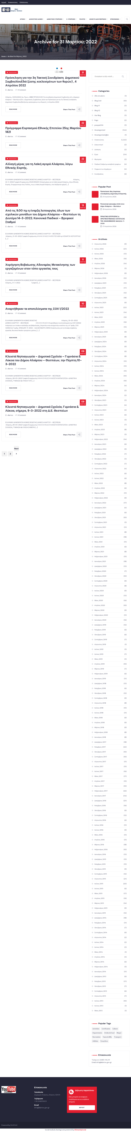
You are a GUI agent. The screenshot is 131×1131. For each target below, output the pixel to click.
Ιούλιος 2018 (110, 708)
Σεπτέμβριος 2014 (110, 932)
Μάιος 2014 (110, 952)
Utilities (95, 1041)
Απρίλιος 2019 (110, 664)
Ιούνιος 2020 (110, 596)
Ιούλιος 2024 (110, 366)
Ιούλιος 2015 (110, 884)
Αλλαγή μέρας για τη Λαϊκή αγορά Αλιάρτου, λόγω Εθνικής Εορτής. (39, 166)
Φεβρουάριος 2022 (110, 498)
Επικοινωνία (114, 19)
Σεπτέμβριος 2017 (110, 757)
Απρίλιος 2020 (110, 605)
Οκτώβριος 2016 (110, 810)
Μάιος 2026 (110, 259)
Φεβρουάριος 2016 (110, 849)
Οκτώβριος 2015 (110, 869)
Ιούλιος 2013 (110, 1001)
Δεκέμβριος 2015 (110, 859)
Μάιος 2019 (110, 659)
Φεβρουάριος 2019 (110, 674)
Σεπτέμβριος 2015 (110, 874)
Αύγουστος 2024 (110, 361)
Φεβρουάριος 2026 (110, 273)
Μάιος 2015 (110, 893)
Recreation (96, 1037)
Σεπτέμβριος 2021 (110, 522)
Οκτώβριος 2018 (110, 693)
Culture (115, 1029)
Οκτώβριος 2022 (110, 459)
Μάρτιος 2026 (110, 268)
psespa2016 (110, 125)
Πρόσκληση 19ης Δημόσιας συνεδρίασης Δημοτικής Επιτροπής (113, 192)
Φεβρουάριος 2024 (110, 390)
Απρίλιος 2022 (110, 488)
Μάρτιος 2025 (110, 327)
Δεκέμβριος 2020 (110, 566)
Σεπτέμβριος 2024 (110, 356)
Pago (110, 120)
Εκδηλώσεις (24, 2)
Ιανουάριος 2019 (110, 679)
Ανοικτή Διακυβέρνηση (97, 19)
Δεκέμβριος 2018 (110, 683)
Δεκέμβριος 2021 (110, 508)
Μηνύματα (110, 159)
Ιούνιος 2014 (110, 947)
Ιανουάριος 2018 (110, 737)
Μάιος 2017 (110, 776)
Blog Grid (110, 101)
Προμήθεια (104, 1041)
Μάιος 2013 (110, 1011)
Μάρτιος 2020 (110, 610)
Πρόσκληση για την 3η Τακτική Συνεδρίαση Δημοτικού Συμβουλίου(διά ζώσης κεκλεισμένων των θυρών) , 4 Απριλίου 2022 (42, 81)
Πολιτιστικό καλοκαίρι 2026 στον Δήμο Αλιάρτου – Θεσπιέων (112, 205)
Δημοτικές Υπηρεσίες (54, 19)
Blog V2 (110, 110)
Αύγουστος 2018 (110, 703)
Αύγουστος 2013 (110, 996)
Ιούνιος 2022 (110, 478)
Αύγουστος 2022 (110, 469)
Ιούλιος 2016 (110, 825)
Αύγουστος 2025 (110, 303)
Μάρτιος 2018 (110, 727)
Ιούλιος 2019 (110, 649)
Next (16, 448)
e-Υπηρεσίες (70, 19)
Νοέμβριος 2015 (110, 864)
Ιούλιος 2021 (110, 532)
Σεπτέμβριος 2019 (110, 639)
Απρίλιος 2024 (110, 381)
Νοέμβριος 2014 (110, 923)
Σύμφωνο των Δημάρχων (110, 169)
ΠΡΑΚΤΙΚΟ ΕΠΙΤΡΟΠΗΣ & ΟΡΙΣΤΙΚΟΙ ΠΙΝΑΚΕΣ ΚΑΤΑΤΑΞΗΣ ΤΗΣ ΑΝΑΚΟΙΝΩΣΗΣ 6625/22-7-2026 (112, 220)
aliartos (10, 90)
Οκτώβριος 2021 (110, 517)
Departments (97, 1033)
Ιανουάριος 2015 (110, 913)
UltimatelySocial (80, 1130)
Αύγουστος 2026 (110, 244)
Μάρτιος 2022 (110, 493)
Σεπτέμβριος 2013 (110, 991)
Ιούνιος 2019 (110, 654)
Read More (13, 109)
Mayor (119, 1033)
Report (82, 1107)
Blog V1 (110, 106)
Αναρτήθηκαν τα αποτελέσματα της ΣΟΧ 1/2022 (37, 309)
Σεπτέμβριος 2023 (110, 405)
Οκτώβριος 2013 (110, 986)
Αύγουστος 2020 (110, 586)
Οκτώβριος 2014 (110, 928)
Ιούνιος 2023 (110, 420)
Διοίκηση (110, 150)
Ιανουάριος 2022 (110, 503)
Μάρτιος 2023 (110, 434)
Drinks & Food (109, 1033)
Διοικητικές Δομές (36, 19)
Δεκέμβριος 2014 (110, 918)
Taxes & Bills (107, 1037)
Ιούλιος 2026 (110, 249)
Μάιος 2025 (110, 317)
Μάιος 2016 (110, 835)
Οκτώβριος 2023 (110, 400)
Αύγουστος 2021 (110, 527)
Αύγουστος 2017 (110, 762)
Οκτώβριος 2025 (110, 293)
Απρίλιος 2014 (110, 957)
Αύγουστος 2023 (110, 410)
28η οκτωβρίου (110, 96)
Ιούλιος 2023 (110, 415)
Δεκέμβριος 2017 (110, 742)
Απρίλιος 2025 (110, 322)
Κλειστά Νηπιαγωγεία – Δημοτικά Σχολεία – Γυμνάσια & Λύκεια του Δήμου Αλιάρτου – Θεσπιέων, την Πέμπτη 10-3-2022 (43, 360)
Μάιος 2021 (110, 542)
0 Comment (22, 90)
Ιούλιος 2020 (110, 591)
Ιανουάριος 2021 (110, 561)
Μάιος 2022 (110, 483)
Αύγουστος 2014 (110, 937)
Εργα (110, 154)
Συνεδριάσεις (110, 174)
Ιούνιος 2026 (110, 254)
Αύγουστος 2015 (110, 879)
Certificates (106, 1029)
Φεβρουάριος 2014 (110, 967)
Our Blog (110, 115)
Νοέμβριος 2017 (110, 747)
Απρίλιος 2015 (110, 898)
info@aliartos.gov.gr (42, 1108)
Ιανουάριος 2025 (110, 337)
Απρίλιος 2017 (110, 781)
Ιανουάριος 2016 (110, 854)
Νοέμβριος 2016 (110, 806)
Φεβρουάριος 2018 (110, 732)
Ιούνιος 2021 (110, 537)
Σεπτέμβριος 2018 (110, 698)
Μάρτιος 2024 (110, 386)
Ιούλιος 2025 (110, 307)
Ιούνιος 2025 (110, 312)
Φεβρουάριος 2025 (110, 332)
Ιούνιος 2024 (110, 371)
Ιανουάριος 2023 (110, 444)
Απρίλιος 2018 (110, 722)
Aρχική (3, 2)
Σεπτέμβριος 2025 (110, 298)
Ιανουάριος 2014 (110, 972)
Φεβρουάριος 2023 (110, 439)
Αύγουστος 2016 (110, 820)
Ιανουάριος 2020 (110, 620)
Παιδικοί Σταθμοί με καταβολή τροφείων (110, 164)
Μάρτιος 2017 (110, 786)
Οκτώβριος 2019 (110, 635)
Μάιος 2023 (110, 425)
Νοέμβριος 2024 (110, 346)
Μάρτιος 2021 (110, 552)
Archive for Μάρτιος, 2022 (17, 56)
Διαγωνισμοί (110, 145)
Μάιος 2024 (110, 376)
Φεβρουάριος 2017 (110, 791)
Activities (96, 1029)
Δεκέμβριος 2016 (110, 801)
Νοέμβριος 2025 (110, 288)
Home (3, 56)
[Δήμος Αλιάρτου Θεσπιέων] (11, 9)
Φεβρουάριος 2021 (110, 556)
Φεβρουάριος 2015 (110, 908)
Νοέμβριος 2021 (110, 513)
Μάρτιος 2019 (110, 669)
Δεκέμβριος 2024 (110, 342)
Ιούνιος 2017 (110, 771)
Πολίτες (82, 19)
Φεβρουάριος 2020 (110, 615)
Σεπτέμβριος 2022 (110, 464)
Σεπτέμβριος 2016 (110, 815)
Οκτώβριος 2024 (110, 351)
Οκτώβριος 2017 (110, 752)
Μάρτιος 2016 (110, 845)
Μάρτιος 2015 (110, 903)
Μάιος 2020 (110, 600)
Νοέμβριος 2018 (110, 688)
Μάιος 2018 (110, 718)
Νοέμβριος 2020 (110, 571)
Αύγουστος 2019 (110, 644)
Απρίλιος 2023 (110, 429)
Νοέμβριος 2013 (110, 981)
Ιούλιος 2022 (110, 473)
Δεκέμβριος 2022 (110, 449)
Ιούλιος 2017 (110, 766)
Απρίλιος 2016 (110, 840)
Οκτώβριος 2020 (110, 576)
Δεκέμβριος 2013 (110, 976)
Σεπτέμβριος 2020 (110, 581)
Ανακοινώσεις (13, 2)
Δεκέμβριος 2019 (110, 625)
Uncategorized (110, 130)
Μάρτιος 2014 (110, 962)
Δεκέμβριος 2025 (110, 283)
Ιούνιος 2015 (110, 889)
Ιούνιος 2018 (110, 713)
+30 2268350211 (40, 1101)
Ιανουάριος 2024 (110, 395)
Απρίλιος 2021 (110, 547)
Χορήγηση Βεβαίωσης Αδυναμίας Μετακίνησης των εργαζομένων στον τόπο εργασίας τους (40, 266)
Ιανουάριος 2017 (110, 796)
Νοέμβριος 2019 (110, 630)
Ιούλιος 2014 (110, 942)
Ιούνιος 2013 (110, 1006)
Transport (117, 1037)
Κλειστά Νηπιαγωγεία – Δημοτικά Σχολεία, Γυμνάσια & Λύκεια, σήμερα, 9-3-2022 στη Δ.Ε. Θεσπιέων (42, 408)
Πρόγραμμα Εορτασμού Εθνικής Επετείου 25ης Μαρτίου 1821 (43, 130)
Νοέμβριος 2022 (110, 454)
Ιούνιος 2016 (110, 830)
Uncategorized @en (110, 135)
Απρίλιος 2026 (110, 263)
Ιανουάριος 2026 (110, 278)
